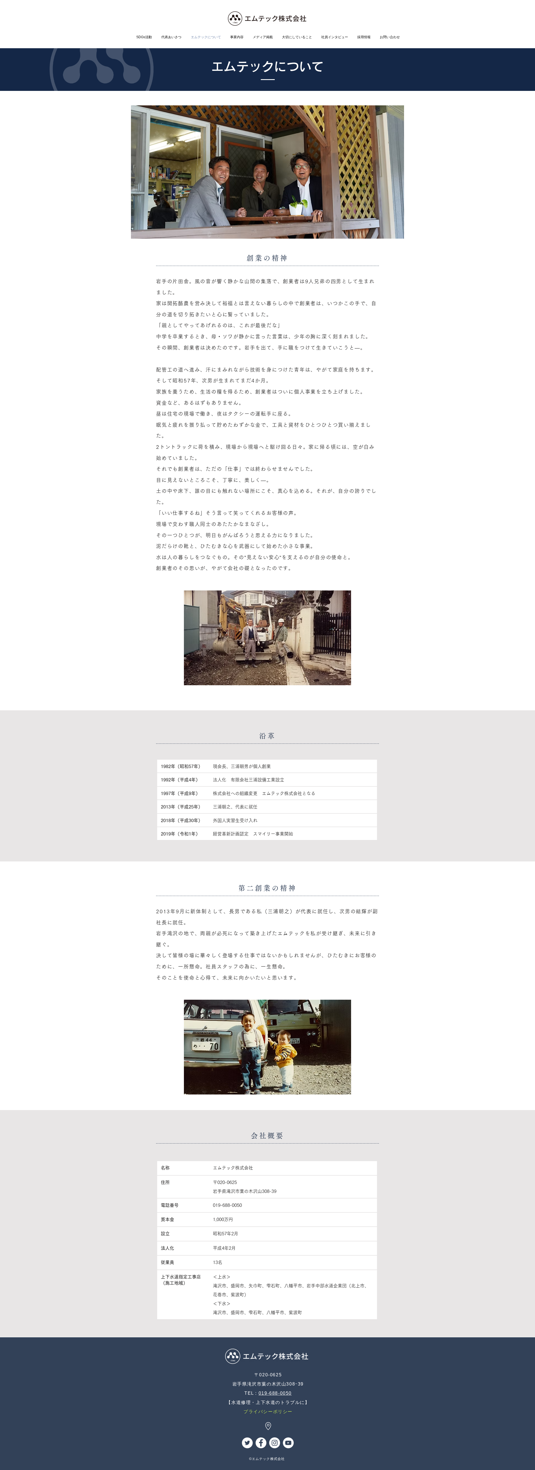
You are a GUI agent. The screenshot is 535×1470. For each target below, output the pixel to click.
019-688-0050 (275, 1393)
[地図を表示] (268, 1426)
